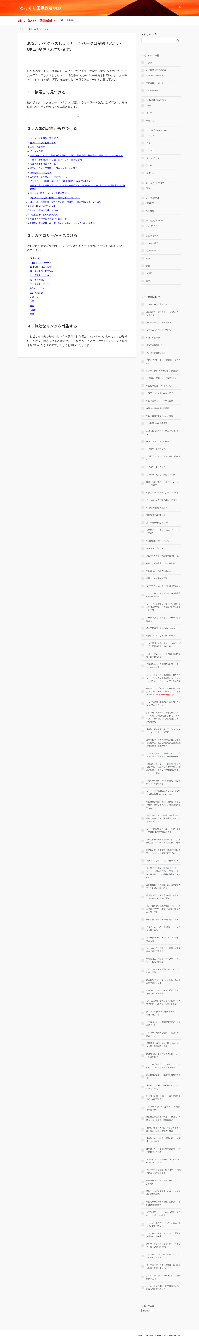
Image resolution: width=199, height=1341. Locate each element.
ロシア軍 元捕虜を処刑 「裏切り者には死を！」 (55, 197)
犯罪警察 (150, 211)
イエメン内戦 (36, 151)
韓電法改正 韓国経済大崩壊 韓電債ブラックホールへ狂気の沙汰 (163, 896)
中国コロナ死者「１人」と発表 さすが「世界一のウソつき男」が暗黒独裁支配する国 (163, 805)
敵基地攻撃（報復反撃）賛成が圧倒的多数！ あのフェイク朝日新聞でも (163, 851)
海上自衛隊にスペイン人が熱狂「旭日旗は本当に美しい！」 (163, 981)
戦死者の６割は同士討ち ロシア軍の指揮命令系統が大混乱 (163, 1097)
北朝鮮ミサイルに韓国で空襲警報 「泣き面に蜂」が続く (163, 1150)
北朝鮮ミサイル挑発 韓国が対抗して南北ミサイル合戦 (163, 1139)
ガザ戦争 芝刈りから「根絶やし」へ (48, 177)
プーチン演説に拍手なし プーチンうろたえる (163, 619)
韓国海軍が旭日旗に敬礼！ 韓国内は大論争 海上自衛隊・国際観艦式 (163, 1118)
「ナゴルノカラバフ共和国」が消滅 (161, 500)
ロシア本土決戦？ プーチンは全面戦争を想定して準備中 (163, 1234)
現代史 (149, 188)
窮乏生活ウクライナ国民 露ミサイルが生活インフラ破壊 (163, 1161)
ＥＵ (148, 143)
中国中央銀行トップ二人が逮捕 (159, 416)
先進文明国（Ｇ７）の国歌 (43, 206)
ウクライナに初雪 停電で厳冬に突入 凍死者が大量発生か (163, 991)
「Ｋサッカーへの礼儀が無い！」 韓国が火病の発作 (163, 928)
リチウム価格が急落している (44, 210)
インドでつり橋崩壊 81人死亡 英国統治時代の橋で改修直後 (60, 181)
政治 (32, 305)
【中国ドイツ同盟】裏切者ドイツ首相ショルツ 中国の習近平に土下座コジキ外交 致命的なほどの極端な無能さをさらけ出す (163, 872)
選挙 (32, 314)
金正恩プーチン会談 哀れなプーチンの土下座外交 (163, 531)
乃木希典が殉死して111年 (157, 523)
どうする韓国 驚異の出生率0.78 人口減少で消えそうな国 (163, 703)
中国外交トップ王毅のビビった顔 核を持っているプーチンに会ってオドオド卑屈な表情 (163, 691)
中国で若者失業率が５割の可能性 (160, 563)
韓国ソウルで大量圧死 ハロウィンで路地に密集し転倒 (163, 1192)
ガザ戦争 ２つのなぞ (40, 172)
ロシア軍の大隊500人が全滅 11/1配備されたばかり (163, 1108)
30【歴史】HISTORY (40, 275)
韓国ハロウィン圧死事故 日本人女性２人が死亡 (53, 168)
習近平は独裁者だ (154, 345)
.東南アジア (35, 258)
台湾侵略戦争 (152, 90)
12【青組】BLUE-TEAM (41, 271)
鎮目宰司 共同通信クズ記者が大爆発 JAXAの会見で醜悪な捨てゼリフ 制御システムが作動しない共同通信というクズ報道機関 (163, 717)
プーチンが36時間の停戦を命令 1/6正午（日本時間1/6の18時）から (163, 792)
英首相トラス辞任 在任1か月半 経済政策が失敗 (163, 1277)
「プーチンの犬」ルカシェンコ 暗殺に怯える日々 (163, 939)
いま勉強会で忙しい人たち (157, 541)
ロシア (149, 113)
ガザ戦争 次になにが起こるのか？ (161, 474)
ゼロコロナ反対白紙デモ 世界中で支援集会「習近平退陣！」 (163, 949)
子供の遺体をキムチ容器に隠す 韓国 (162, 919)
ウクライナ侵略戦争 (154, 75)
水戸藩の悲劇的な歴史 (155, 353)
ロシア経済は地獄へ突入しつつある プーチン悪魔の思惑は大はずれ (163, 644)
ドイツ (149, 166)
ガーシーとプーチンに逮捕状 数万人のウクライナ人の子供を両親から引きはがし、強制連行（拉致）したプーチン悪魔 (163, 678)
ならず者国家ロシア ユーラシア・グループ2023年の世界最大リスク (163, 830)
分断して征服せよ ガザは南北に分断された (163, 361)
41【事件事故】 (37, 280)
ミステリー (35, 297)
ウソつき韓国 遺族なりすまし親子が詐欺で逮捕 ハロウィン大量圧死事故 (163, 1002)
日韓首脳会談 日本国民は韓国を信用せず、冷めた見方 (163, 665)
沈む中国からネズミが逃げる (158, 322)
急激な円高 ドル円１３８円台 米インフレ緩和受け (163, 1055)
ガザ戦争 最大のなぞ (155, 449)
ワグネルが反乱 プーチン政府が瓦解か (49, 193)
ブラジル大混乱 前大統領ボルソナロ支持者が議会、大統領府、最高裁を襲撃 (163, 755)
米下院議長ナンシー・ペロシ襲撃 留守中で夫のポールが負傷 (163, 1213)
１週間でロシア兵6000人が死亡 (159, 393)
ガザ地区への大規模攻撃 (156, 423)
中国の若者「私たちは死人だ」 (45, 215)
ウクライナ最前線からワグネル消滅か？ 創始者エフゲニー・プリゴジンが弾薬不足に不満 (163, 607)
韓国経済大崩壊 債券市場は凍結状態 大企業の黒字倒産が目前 (163, 1044)
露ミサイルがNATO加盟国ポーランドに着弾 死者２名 (163, 1013)
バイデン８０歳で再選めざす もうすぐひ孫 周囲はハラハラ (163, 970)
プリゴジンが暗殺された (156, 548)
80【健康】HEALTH (40, 284)
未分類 (33, 310)
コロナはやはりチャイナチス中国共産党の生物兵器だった (163, 594)
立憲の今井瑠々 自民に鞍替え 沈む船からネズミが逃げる (163, 782)
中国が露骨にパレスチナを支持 (159, 401)
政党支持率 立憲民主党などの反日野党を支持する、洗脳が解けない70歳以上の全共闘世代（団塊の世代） (163, 743)
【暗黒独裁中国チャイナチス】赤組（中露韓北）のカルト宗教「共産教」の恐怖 (163, 841)
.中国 (148, 105)
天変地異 (150, 203)
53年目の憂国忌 (37, 147)
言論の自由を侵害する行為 (43, 164)
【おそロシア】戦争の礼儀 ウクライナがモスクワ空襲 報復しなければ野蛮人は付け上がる (163, 909)
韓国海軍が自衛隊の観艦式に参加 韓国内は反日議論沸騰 (163, 1203)
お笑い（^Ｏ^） (37, 288)
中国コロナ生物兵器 (154, 83)
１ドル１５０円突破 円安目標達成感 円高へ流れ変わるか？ (163, 1287)
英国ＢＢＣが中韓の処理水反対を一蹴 (48, 219)
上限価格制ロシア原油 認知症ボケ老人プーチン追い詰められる (163, 886)
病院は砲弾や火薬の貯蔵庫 (157, 408)
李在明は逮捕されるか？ (156, 508)
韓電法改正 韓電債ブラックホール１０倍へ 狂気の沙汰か (163, 960)
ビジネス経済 (36, 293)
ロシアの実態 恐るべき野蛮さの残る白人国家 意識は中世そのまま (163, 1266)
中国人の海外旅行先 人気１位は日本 (162, 493)
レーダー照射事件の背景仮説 (44, 138)
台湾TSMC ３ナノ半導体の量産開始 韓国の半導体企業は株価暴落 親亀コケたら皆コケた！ (76, 155)
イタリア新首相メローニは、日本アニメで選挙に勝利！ (57, 160)
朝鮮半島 (150, 120)
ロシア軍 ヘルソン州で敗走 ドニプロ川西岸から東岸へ (163, 1256)
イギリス (150, 150)
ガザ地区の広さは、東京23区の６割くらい (163, 457)
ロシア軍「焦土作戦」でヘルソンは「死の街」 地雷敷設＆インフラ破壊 (65, 202)
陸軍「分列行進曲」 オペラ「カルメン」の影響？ (162, 483)
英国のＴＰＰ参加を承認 (156, 578)
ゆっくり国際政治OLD (40, 8)
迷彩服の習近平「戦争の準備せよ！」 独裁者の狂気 (163, 1087)
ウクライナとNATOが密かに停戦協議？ (163, 371)
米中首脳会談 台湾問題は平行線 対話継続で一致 (163, 1023)
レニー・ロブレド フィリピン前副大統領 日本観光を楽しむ (163, 655)
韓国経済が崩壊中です (155, 515)
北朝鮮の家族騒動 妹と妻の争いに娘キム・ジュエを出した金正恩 (62, 223)
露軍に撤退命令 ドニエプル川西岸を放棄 (163, 1076)
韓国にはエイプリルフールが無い (160, 636)
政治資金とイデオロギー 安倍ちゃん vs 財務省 (162, 313)
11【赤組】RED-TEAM (41, 267)
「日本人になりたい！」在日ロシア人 (162, 861)
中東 (32, 301)
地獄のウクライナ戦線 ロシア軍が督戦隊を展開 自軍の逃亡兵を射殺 (163, 1129)
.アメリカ (150, 135)
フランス (150, 173)
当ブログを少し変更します (43, 142)
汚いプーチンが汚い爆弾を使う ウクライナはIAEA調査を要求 (163, 1245)
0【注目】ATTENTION (41, 263)
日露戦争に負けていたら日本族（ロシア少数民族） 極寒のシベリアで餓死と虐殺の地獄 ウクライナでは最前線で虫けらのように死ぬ (163, 768)
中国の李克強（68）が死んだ (158, 386)
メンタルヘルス (153, 226)
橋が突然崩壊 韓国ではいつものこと (162, 628)
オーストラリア (153, 158)
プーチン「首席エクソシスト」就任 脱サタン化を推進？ (163, 1224)
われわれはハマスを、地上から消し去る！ (162, 432)
